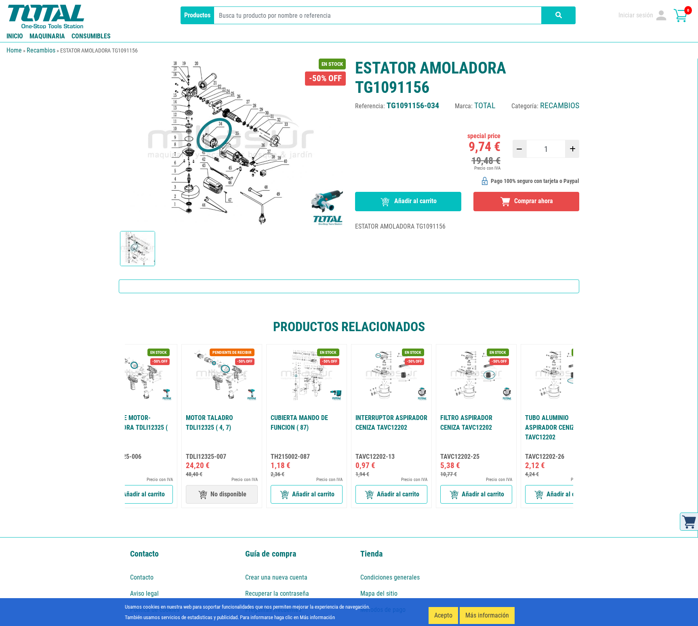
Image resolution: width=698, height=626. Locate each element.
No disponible (228, 494)
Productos (197, 15)
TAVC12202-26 (544, 456)
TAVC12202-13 (375, 456)
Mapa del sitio (378, 593)
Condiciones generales (390, 577)
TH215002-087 (290, 456)
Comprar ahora (533, 201)
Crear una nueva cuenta (276, 577)
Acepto (443, 615)
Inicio (14, 36)
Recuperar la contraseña (277, 593)
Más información (487, 615)
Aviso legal (144, 593)
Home (14, 50)
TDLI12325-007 (206, 456)
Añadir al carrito (415, 201)
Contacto (141, 577)
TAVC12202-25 (459, 456)
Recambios (41, 50)
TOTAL (485, 105)
